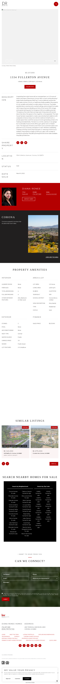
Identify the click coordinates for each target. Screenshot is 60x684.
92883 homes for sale (38, 506)
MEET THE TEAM (14, 634)
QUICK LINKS (52, 640)
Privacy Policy (15, 595)
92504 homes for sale (48, 499)
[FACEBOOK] (20, 645)
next (11, 61)
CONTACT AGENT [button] (28, 199)
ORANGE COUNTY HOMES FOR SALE (12, 640)
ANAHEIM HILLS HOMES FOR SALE (35, 640)
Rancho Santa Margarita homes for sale (27, 529)
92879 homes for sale (38, 499)
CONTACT (16, 636)
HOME (3, 634)
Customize (17, 678)
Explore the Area (52, 257)
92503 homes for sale (38, 512)
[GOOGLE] (39, 645)
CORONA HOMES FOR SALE (31, 636)
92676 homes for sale (48, 506)
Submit (6, 599)
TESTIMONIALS (6, 636)
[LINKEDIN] (28, 645)
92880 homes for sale (48, 512)
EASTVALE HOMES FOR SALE (9, 638)
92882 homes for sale (38, 519)
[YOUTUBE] (32, 645)
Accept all (27, 678)
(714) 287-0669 (37, 194)
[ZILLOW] (35, 645)
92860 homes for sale (38, 525)
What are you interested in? (41, 578)
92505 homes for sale (48, 493)
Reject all (8, 678)
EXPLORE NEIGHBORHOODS (46, 634)
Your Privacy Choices (30, 682)
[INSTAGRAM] (24, 645)
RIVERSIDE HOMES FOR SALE (30, 638)
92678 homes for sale (48, 519)
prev (7, 61)
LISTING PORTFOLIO (28, 634)
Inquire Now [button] (30, 86)
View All (53, 463)
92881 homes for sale (38, 493)
